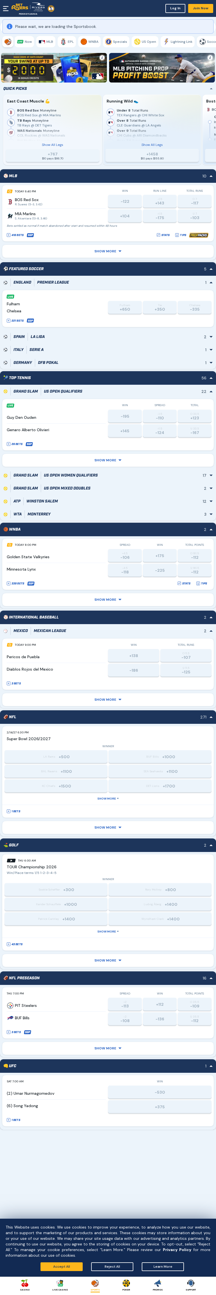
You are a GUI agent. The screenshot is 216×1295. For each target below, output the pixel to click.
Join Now (200, 8)
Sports (95, 1289)
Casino (25, 1289)
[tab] (8, 41)
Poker (126, 1289)
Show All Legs (52, 178)
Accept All (61, 1266)
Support (191, 1289)
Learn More (163, 1266)
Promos (158, 1289)
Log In (175, 8)
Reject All (112, 1266)
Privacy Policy (177, 1249)
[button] (108, 284)
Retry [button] (201, 74)
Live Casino (60, 1289)
